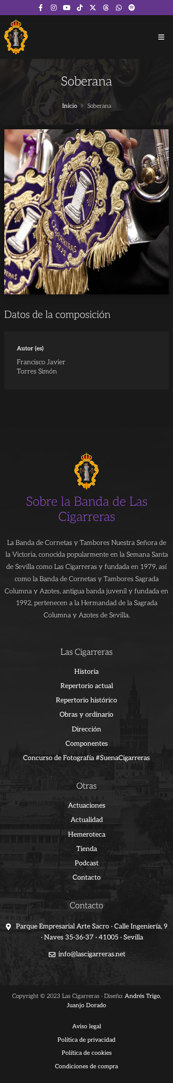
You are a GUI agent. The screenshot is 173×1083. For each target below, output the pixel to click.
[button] (161, 37)
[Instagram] (53, 7)
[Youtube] (66, 7)
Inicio (69, 106)
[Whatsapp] (118, 7)
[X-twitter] (92, 7)
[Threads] (105, 7)
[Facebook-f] (40, 7)
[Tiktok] (79, 7)
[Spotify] (131, 7)
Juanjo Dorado (86, 1005)
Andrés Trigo (142, 996)
